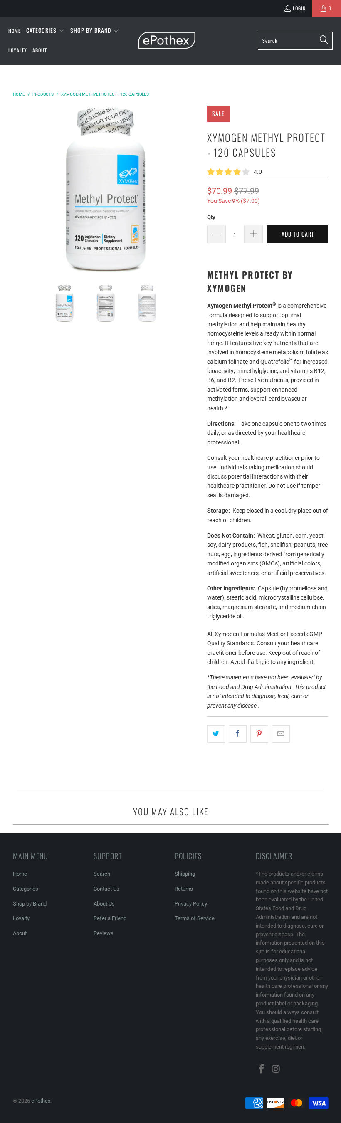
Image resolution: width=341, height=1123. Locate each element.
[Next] (192, 189)
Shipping (185, 874)
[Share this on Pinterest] (259, 734)
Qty (211, 217)
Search (102, 874)
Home (20, 874)
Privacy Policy (191, 904)
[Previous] (19, 189)
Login (299, 8)
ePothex (40, 1101)
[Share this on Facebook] (238, 734)
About (20, 933)
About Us (104, 904)
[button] (45, 31)
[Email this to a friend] (281, 734)
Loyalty (21, 918)
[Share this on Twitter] (216, 734)
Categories (25, 889)
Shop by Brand (30, 904)
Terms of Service (195, 918)
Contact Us (106, 889)
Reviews (104, 933)
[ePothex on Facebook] (262, 1069)
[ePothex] (167, 40)
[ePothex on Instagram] (276, 1069)
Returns (184, 889)
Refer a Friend (110, 918)
